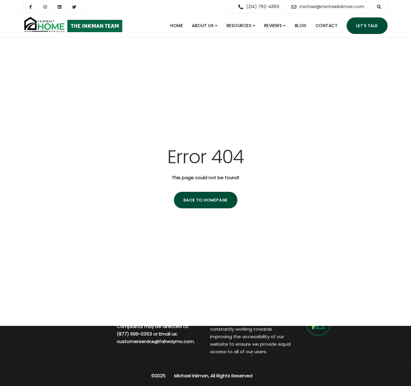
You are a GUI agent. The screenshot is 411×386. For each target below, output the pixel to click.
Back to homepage (206, 200)
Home (176, 26)
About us (203, 26)
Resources (239, 26)
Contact (327, 26)
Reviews (273, 26)
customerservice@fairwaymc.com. (156, 341)
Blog (301, 26)
